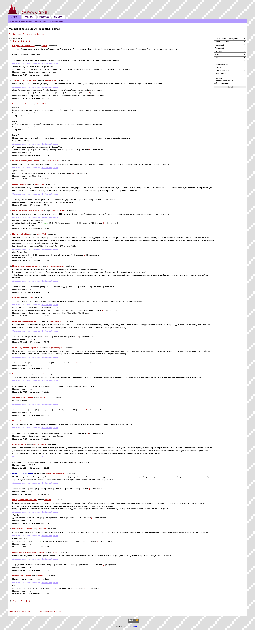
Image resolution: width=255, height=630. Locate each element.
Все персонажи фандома (34, 34)
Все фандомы (15, 34)
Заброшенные (222, 83)
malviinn (47, 500)
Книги (23, 21)
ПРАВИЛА (58, 17)
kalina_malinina (41, 374)
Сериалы (29, 21)
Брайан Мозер (50, 80)
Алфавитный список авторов (21, 611)
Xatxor (44, 46)
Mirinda (41, 576)
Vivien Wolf (41, 234)
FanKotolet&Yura (58, 210)
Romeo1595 (45, 397)
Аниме (44, 21)
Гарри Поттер (14, 21)
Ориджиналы (53, 21)
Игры (61, 21)
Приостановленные (224, 81)
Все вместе (221, 73)
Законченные (222, 76)
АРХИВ (14, 17)
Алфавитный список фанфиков (49, 611)
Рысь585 (55, 552)
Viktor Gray (39, 184)
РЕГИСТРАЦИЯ (43, 17)
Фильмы (38, 21)
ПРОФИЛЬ (29, 17)
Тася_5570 (41, 104)
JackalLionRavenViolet (54, 473)
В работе (220, 78)
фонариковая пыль (55, 266)
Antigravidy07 (54, 161)
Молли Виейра (39, 444)
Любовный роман (50, 64)
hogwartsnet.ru (133, 626)
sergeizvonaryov (55, 321)
